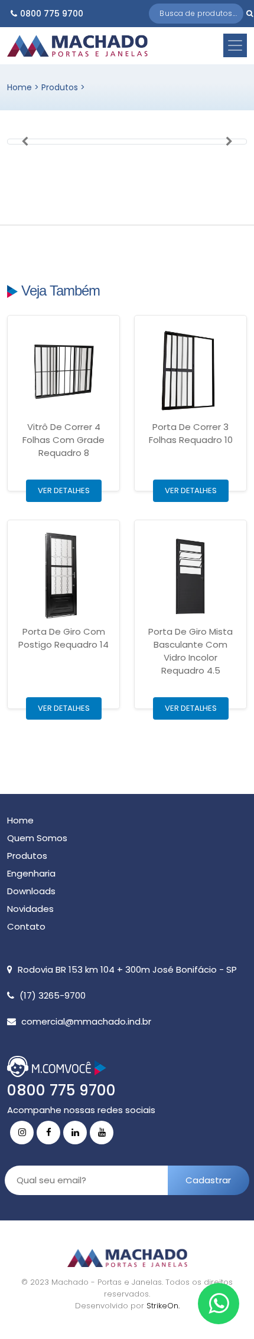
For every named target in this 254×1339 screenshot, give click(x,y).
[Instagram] (22, 1132)
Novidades (30, 908)
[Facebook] (48, 1132)
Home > (24, 87)
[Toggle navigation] (235, 45)
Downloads (31, 891)
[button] (25, 142)
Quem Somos (37, 838)
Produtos (27, 855)
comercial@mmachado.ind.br (86, 1021)
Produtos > (63, 87)
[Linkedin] (75, 1132)
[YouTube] (101, 1132)
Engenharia (31, 873)
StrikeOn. (163, 1305)
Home (20, 820)
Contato (26, 926)
